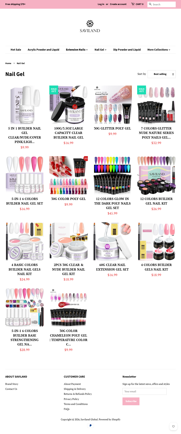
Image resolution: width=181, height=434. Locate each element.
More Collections (157, 50)
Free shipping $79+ (15, 4)
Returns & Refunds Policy (78, 393)
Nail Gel (100, 50)
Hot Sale (16, 50)
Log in (101, 4)
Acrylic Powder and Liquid (43, 50)
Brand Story (11, 384)
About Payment (72, 384)
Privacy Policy (71, 399)
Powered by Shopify (109, 419)
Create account (118, 4)
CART (139, 4)
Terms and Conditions (76, 404)
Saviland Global (89, 419)
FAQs (66, 409)
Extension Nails (76, 50)
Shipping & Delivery (75, 389)
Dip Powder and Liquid (127, 50)
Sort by (142, 74)
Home (8, 63)
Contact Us (11, 389)
